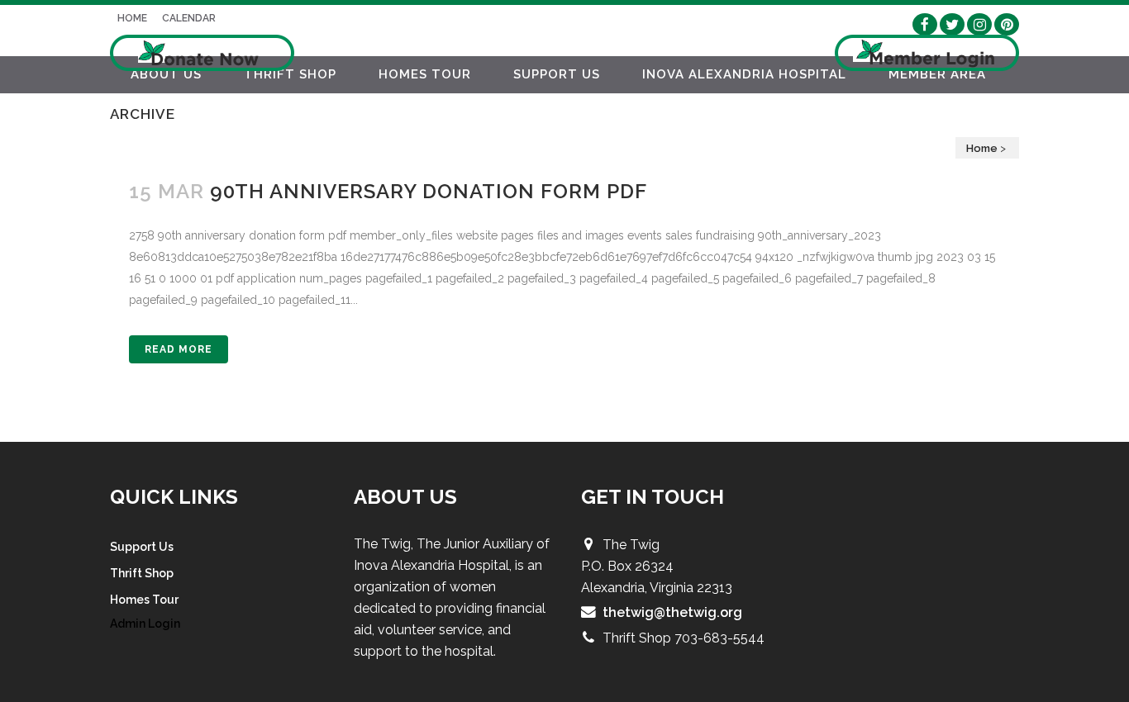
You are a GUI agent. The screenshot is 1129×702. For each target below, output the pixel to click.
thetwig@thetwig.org (672, 612)
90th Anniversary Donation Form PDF (428, 191)
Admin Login (145, 623)
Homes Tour (144, 599)
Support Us (142, 546)
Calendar (189, 18)
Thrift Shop (142, 573)
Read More (178, 349)
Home (132, 18)
